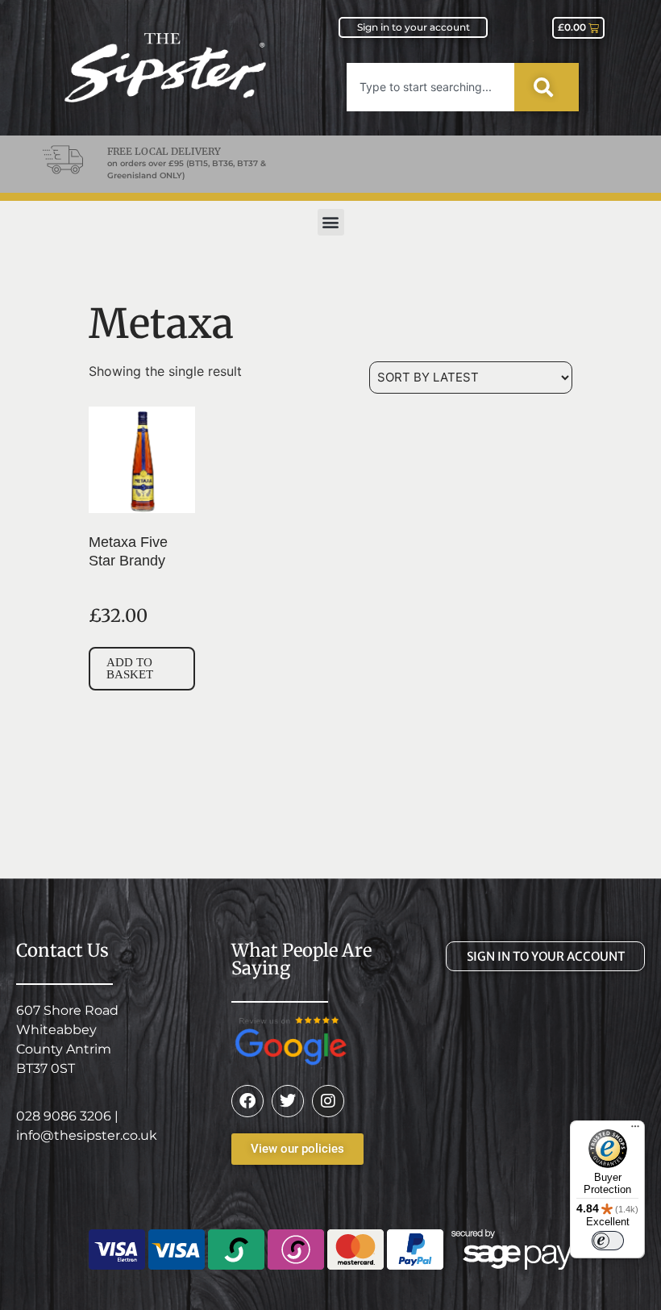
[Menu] (635, 1130)
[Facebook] (247, 1101)
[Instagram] (328, 1101)
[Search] (546, 87)
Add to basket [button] (129, 668)
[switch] (608, 1240)
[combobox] (430, 87)
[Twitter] (288, 1101)
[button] (331, 222)
